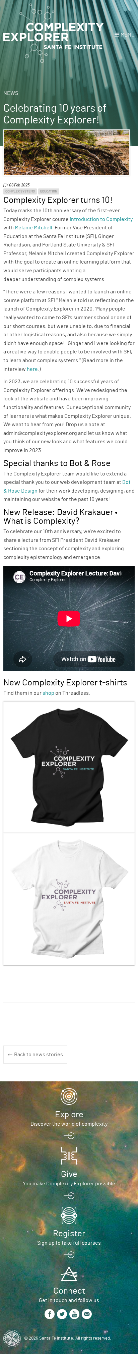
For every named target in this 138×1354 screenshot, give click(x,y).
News (10, 93)
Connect (69, 1291)
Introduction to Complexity (101, 219)
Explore (69, 1114)
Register (69, 1233)
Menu (128, 35)
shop (48, 693)
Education (48, 191)
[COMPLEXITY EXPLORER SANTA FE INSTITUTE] (53, 33)
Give (69, 1174)
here (32, 369)
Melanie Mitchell (33, 227)
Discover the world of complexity (69, 1124)
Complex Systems (20, 191)
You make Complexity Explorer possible (69, 1183)
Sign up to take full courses (69, 1243)
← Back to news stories (35, 1054)
